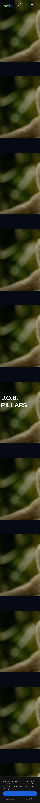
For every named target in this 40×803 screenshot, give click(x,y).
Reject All (29, 799)
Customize (10, 799)
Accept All (20, 793)
